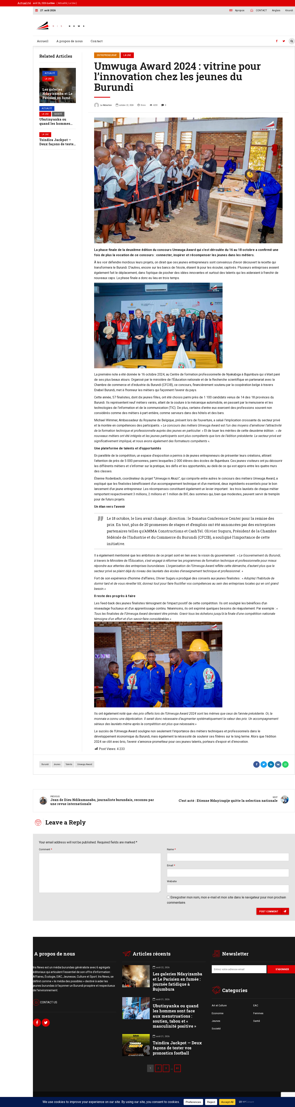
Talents (69, 764)
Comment (45, 849)
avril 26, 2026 (55, 3)
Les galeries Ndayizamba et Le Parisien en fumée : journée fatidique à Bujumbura (57, 97)
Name (171, 849)
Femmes (258, 1013)
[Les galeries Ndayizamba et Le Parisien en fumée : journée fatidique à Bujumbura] (57, 85)
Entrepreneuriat (107, 55)
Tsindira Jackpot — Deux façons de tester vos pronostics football (177, 1047)
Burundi (45, 764)
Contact (97, 41)
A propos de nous (69, 41)
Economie (217, 1013)
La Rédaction (106, 105)
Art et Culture (219, 1005)
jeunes (57, 764)
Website (172, 881)
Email (171, 865)
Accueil (42, 41)
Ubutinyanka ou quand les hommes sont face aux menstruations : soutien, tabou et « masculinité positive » (175, 1016)
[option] (188, 180)
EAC (255, 1005)
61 (177, 1068)
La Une (48, 79)
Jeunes (216, 1020)
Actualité (50, 73)
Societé (58, 114)
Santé (256, 1020)
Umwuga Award (84, 764)
